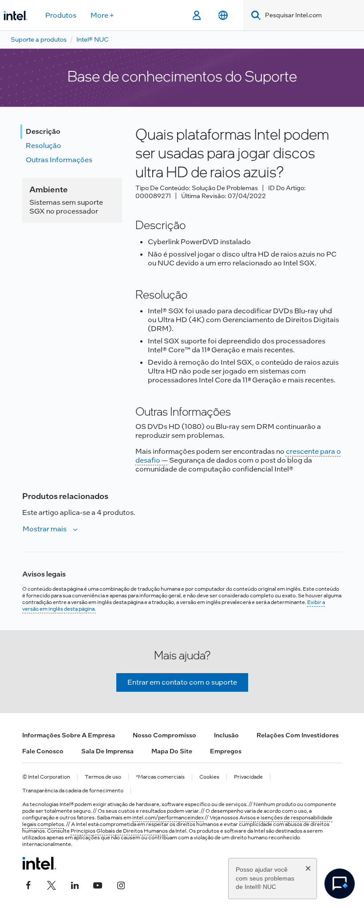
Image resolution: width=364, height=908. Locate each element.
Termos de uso (103, 777)
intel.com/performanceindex (168, 817)
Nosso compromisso (164, 735)
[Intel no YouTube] (97, 884)
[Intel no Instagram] (121, 884)
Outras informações (59, 159)
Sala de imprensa (107, 751)
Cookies (209, 777)
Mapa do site (171, 751)
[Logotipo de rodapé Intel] (39, 863)
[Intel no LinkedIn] (74, 884)
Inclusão (226, 735)
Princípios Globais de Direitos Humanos (119, 830)
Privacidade (248, 777)
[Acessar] (196, 15)
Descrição (43, 131)
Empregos (225, 751)
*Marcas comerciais (160, 777)
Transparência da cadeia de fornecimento (72, 790)
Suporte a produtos (39, 39)
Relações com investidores (298, 735)
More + (102, 15)
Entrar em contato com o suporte (182, 682)
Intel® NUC (92, 39)
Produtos (60, 15)
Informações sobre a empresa (68, 735)
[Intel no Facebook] (28, 884)
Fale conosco (42, 751)
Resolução (43, 145)
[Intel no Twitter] (51, 884)
